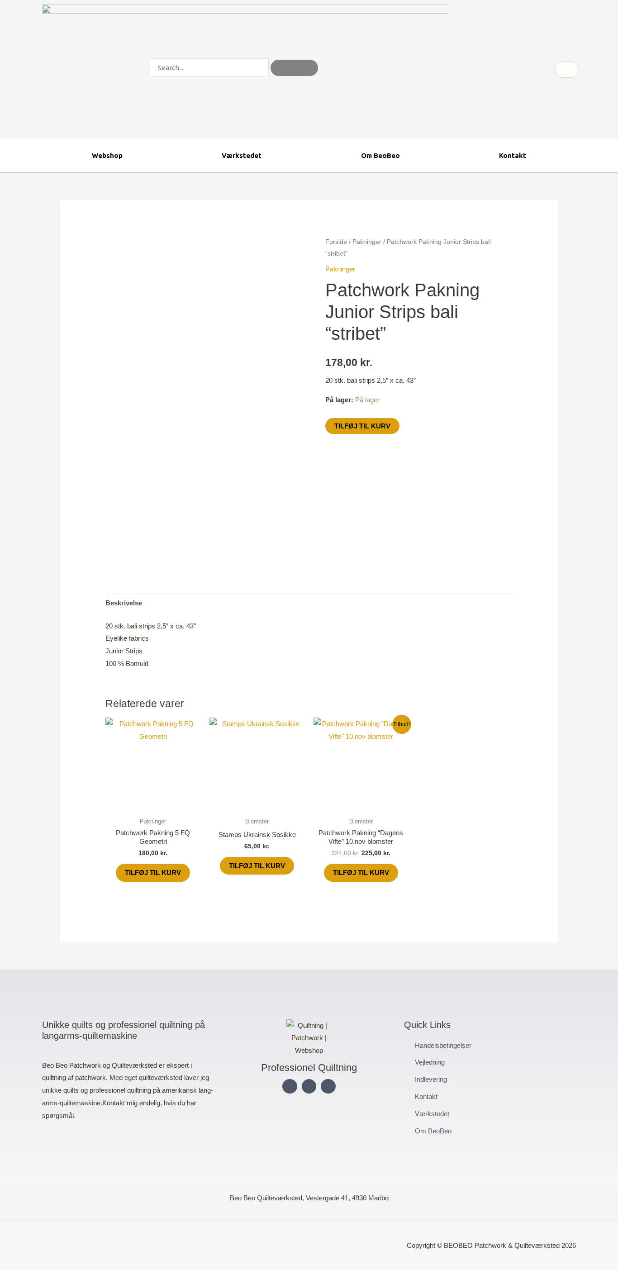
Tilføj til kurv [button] (153, 872)
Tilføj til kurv (362, 426)
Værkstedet (241, 155)
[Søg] (294, 68)
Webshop (107, 155)
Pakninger (366, 241)
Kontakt (512, 155)
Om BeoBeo (380, 155)
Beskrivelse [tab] (123, 603)
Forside (336, 241)
